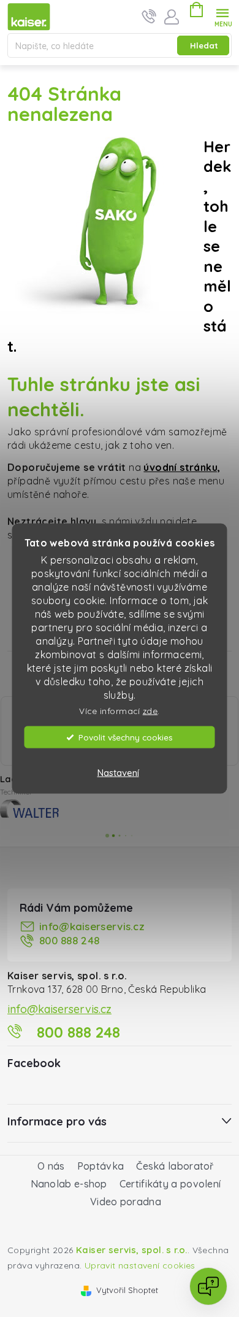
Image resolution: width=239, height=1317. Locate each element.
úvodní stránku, (181, 467)
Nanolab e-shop (69, 1180)
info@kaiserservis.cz (92, 922)
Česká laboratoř (175, 1162)
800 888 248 (69, 936)
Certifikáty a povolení (170, 1180)
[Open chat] (208, 1286)
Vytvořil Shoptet (127, 1286)
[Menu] (223, 16)
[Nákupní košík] (196, 11)
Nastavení (118, 773)
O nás (51, 1162)
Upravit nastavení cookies (140, 1261)
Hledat (204, 45)
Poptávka (100, 1162)
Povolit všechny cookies (125, 737)
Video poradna (125, 1198)
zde (150, 710)
